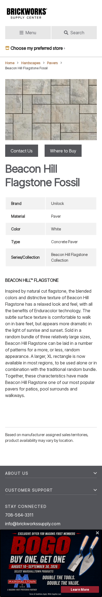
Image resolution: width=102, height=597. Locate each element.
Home (9, 63)
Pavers (52, 63)
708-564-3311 (19, 515)
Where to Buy (63, 151)
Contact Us (22, 151)
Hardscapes (30, 63)
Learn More (80, 589)
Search (77, 32)
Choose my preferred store (37, 48)
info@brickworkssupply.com (32, 523)
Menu (31, 32)
